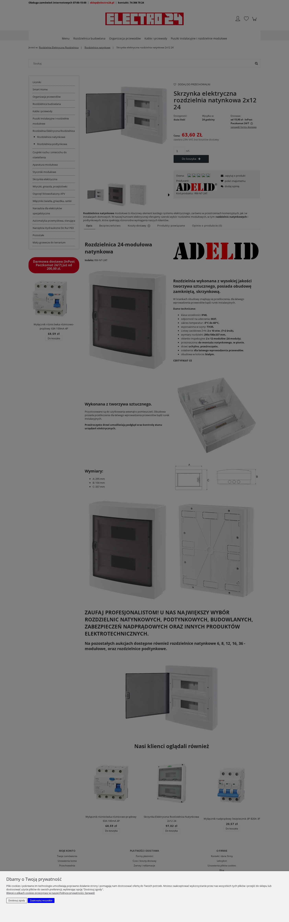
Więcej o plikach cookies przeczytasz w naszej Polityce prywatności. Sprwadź (50, 893)
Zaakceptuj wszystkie (41, 900)
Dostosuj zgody (16, 900)
